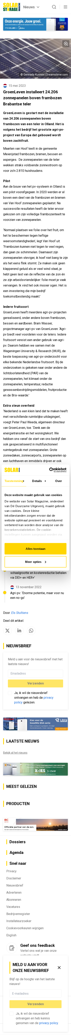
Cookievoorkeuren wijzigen (25, 928)
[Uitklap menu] (65, 7)
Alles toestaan (35, 548)
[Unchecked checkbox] (11, 1014)
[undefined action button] (60, 993)
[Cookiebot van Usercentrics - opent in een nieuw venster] (50, 470)
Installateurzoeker (18, 921)
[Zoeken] (54, 7)
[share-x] (7, 630)
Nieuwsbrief (14, 885)
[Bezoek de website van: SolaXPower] (35, 769)
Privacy (11, 871)
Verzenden (35, 1004)
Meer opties (33, 561)
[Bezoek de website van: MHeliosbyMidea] (35, 24)
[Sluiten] (59, 967)
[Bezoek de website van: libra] (35, 723)
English (11, 935)
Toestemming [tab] (14, 481)
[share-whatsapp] (31, 630)
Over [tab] (58, 481)
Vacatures (13, 907)
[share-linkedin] (19, 630)
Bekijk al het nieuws (15, 752)
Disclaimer (13, 878)
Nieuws (29, 7)
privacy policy (48, 1023)
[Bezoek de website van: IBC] (35, 824)
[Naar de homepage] (11, 7)
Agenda (16, 852)
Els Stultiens (19, 613)
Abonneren (13, 900)
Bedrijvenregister (18, 914)
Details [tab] (37, 481)
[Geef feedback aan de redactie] (11, 948)
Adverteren (13, 892)
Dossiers (17, 841)
